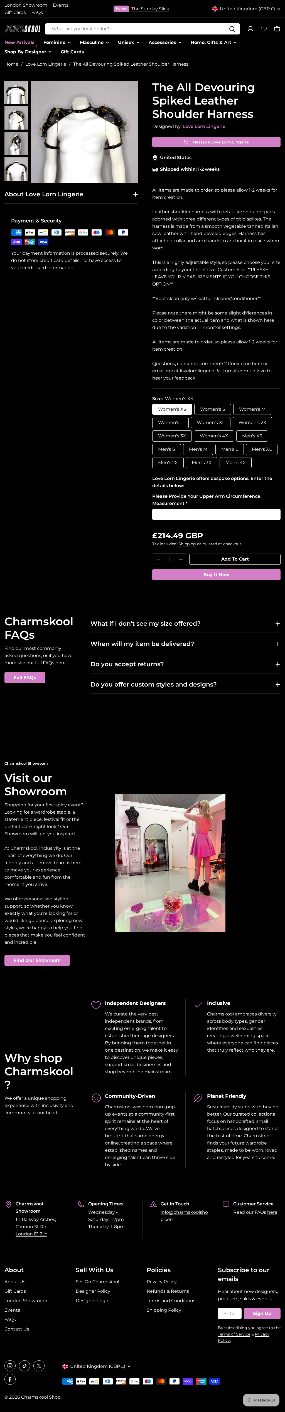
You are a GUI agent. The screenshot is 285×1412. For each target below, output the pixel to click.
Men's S (166, 449)
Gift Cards (15, 12)
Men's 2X (168, 462)
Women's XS (172, 409)
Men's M (198, 449)
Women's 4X (214, 436)
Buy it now (216, 574)
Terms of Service (234, 1334)
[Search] (232, 29)
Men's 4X (235, 462)
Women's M (252, 409)
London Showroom (25, 5)
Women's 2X (252, 422)
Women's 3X (172, 436)
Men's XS (252, 436)
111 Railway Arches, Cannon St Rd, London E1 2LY (36, 1227)
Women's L (170, 422)
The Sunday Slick (150, 8)
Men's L (229, 449)
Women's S (212, 409)
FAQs (37, 12)
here (272, 1212)
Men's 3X (202, 462)
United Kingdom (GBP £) (247, 8)
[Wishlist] (264, 29)
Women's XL (211, 422)
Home (11, 64)
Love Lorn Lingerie (45, 64)
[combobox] (142, 28)
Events (60, 5)
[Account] (250, 29)
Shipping (187, 543)
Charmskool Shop (41, 1397)
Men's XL (262, 449)
